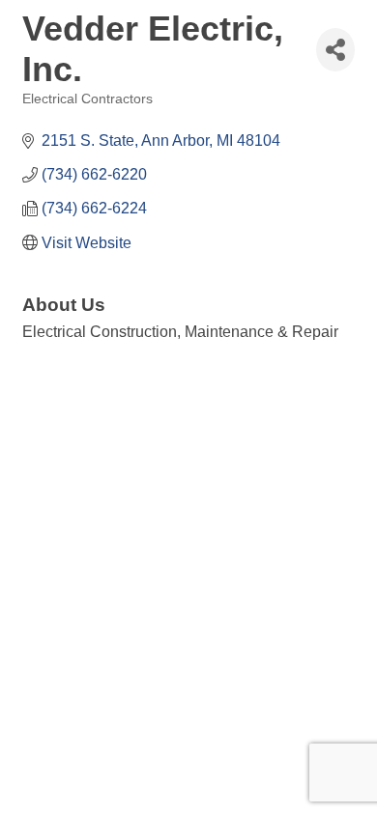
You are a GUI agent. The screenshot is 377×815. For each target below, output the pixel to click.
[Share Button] (335, 49)
